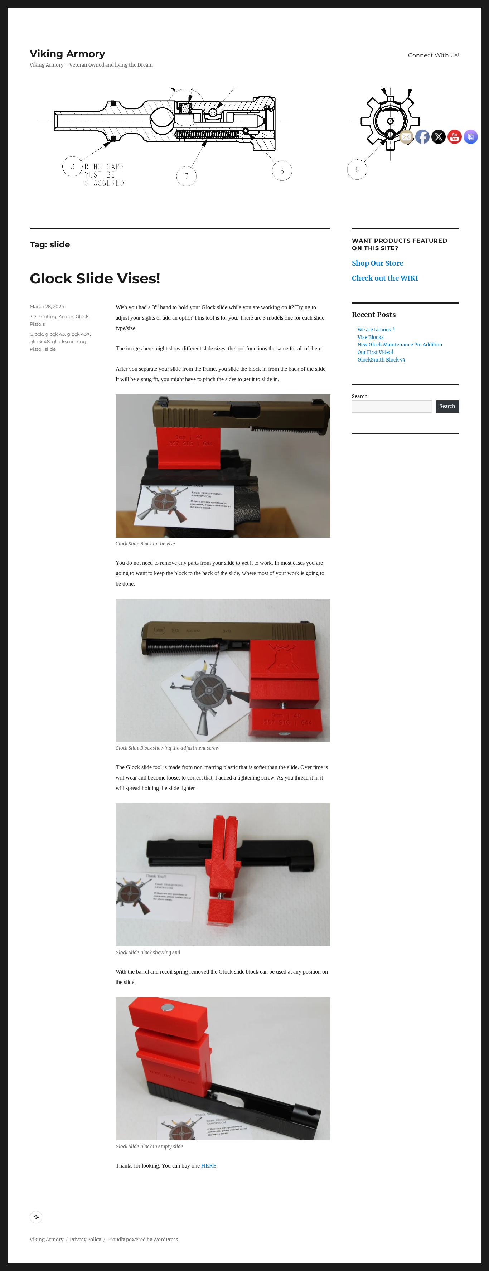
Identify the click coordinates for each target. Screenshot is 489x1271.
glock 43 (55, 334)
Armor (66, 316)
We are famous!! (376, 330)
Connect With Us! (433, 55)
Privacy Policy (85, 1240)
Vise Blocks (371, 337)
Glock (82, 316)
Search (360, 396)
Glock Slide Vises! (95, 278)
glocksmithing (69, 341)
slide (50, 349)
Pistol (36, 349)
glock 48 (40, 341)
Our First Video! (375, 352)
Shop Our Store (377, 263)
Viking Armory (67, 54)
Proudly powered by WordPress (142, 1240)
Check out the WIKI (385, 278)
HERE (209, 1166)
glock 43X (78, 334)
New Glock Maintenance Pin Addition (400, 345)
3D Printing (43, 316)
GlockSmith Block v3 (381, 360)
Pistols (37, 324)
